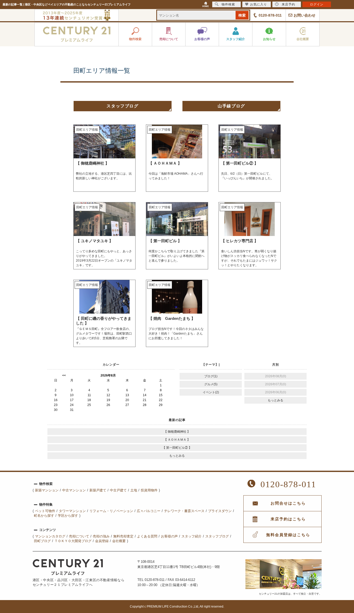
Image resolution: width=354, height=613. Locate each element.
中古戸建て (118, 490)
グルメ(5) (210, 384)
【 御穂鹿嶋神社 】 (177, 431)
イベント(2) (211, 392)
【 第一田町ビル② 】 (177, 447)
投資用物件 (149, 490)
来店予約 (288, 4)
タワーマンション (72, 511)
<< (64, 375)
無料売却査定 (123, 536)
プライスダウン (220, 511)
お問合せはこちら (288, 503)
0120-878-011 (270, 15)
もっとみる (275, 400)
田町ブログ (42, 541)
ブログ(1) (210, 376)
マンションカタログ (50, 536)
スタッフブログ (122, 106)
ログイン (316, 4)
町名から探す (44, 516)
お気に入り (258, 4)
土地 (133, 490)
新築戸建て (97, 490)
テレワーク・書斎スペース (184, 511)
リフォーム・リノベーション (111, 511)
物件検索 (228, 4)
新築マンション (47, 490)
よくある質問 (147, 536)
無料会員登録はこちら (288, 535)
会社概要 (119, 541)
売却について (79, 536)
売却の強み (101, 536)
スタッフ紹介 (191, 536)
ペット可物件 (45, 511)
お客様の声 (169, 536)
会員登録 (102, 541)
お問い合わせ (304, 15)
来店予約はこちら (288, 519)
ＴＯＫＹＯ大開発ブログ (72, 541)
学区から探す (68, 516)
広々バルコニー (148, 511)
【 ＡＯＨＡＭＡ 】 (177, 439)
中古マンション (74, 490)
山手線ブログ (231, 106)
